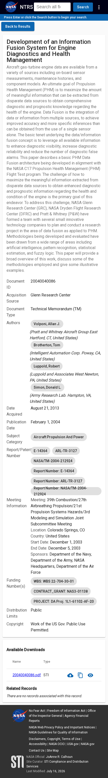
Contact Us (36, 750)
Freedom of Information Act (66, 711)
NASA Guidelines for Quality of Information (58, 732)
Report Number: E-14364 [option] (54, 471)
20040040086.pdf (27, 675)
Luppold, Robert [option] (47, 366)
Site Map (53, 750)
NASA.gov (87, 744)
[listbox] (66, 330)
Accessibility (38, 744)
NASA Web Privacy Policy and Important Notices (62, 727)
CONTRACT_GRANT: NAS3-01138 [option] (61, 591)
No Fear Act (37, 711)
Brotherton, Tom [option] (47, 345)
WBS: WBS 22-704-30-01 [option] (54, 581)
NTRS (26, 7)
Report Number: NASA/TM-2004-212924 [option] (60, 491)
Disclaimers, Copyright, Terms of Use (54, 739)
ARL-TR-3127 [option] (66, 451)
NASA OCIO (57, 744)
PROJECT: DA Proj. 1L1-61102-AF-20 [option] (64, 601)
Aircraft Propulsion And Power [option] (59, 437)
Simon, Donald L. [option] (47, 387)
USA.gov (73, 744)
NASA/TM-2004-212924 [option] (53, 461)
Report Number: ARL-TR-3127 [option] (58, 481)
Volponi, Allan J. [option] (47, 324)
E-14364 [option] (40, 451)
